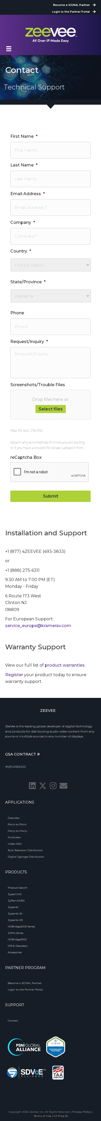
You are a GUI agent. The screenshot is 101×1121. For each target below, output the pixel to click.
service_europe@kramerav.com (38, 625)
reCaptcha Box (26, 457)
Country (20, 251)
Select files (51, 409)
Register (14, 674)
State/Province (28, 281)
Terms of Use (42, 1116)
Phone (17, 312)
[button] (32, 786)
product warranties (65, 665)
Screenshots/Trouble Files (37, 384)
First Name (24, 136)
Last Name (24, 165)
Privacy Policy (81, 1112)
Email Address (27, 193)
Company (22, 222)
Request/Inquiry (29, 341)
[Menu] (9, 49)
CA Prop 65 (61, 1116)
